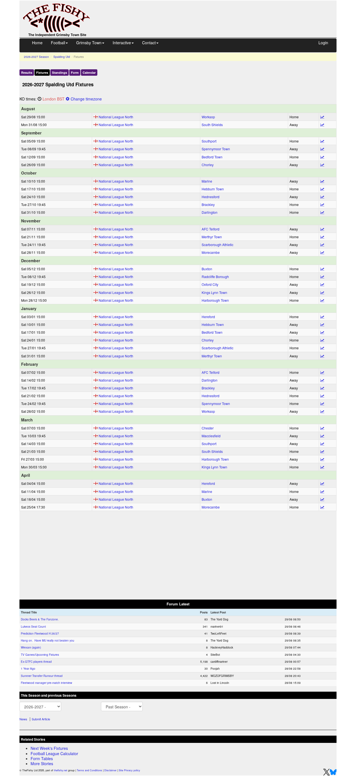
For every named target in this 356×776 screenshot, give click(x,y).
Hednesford (210, 196)
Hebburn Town (213, 188)
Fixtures (42, 72)
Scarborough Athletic (217, 244)
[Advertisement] (218, 13)
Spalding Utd (61, 57)
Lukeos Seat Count (33, 626)
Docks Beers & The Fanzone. (40, 619)
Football (58, 42)
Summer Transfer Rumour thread (42, 676)
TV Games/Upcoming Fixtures (40, 655)
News (23, 719)
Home (37, 42)
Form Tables (42, 758)
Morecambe (211, 252)
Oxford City (210, 284)
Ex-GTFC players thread (36, 662)
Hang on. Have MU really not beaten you (47, 640)
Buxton (207, 268)
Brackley (208, 204)
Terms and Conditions (89, 770)
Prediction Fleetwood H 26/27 (40, 633)
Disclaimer (110, 770)
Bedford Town (212, 156)
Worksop (208, 116)
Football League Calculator (54, 753)
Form (75, 72)
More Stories (42, 763)
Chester (208, 428)
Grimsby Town (89, 42)
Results (26, 72)
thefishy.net (60, 770)
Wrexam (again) (31, 647)
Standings (59, 72)
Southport (209, 141)
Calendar (89, 72)
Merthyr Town (212, 236)
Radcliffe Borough (215, 276)
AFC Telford (210, 229)
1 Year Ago (28, 669)
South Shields (212, 124)
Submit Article (41, 719)
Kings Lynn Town (214, 292)
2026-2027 (36, 57)
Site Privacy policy (129, 770)
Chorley (208, 164)
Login (323, 42)
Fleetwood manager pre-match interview (46, 683)
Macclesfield (211, 435)
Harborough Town (215, 300)
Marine (207, 181)
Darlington (209, 212)
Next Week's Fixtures (49, 748)
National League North (116, 116)
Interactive (122, 42)
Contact (149, 42)
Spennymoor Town (216, 148)
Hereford (208, 316)
